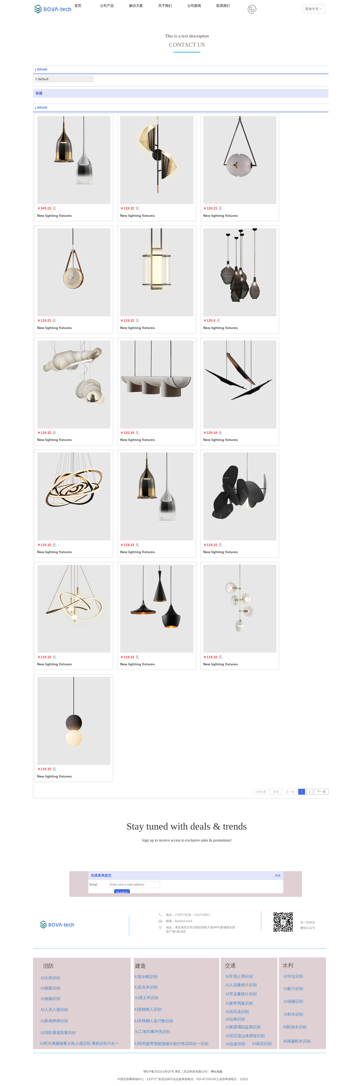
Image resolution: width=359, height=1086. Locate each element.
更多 (278, 875)
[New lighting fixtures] (73, 160)
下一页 (321, 791)
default (43, 79)
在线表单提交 (101, 875)
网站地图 (216, 1071)
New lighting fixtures (54, 216)
